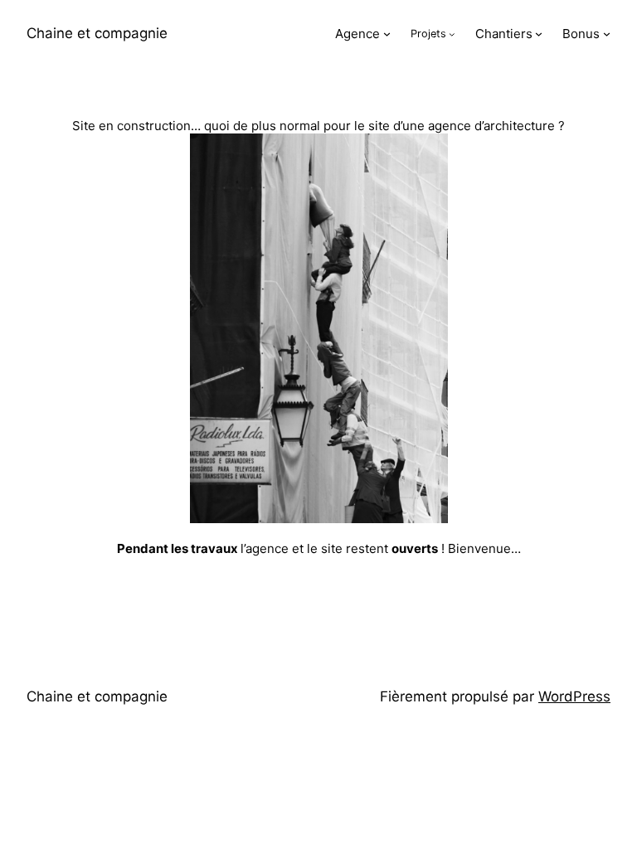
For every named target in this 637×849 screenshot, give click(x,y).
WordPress (574, 696)
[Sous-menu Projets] (452, 34)
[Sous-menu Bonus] (606, 33)
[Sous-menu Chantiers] (538, 33)
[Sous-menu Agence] (387, 33)
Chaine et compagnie (97, 33)
